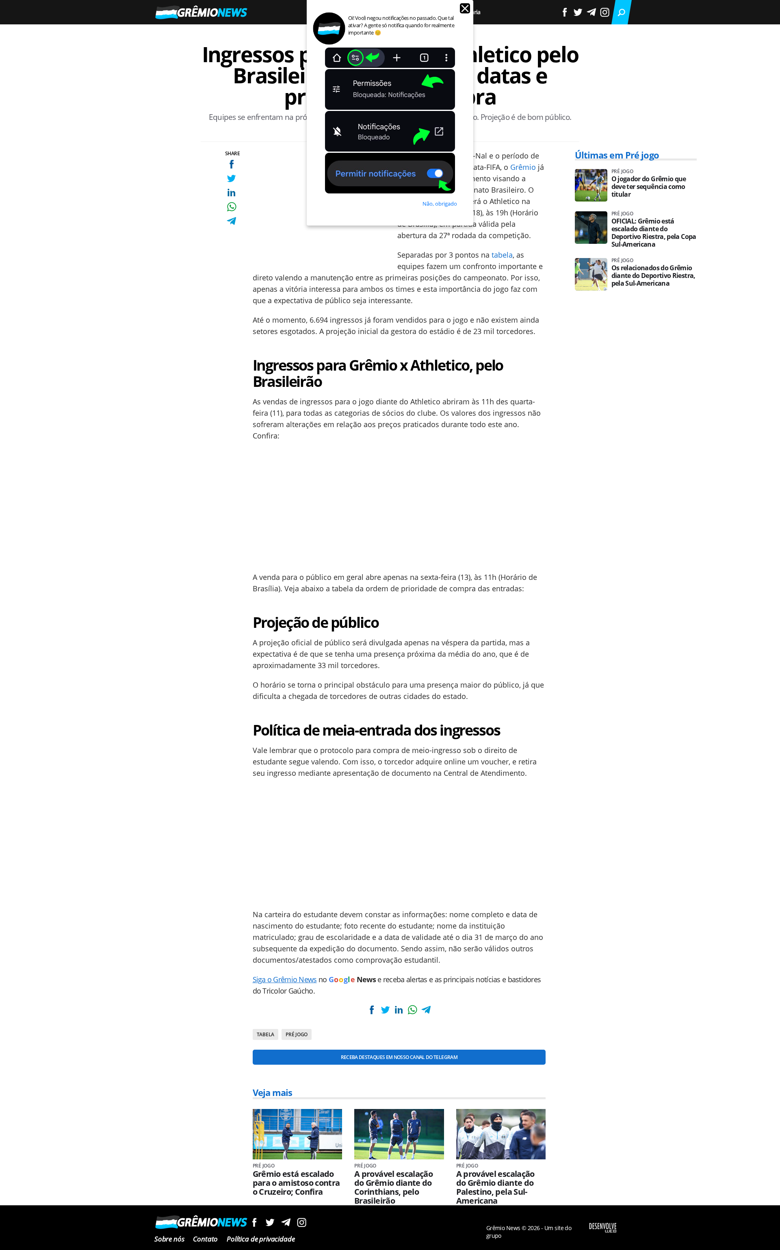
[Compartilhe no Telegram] (231, 221)
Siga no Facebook (254, 1222)
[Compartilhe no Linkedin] (231, 192)
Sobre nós (169, 1238)
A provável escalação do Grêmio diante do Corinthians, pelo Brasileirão (393, 1187)
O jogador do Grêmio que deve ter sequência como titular (648, 186)
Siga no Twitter (270, 1222)
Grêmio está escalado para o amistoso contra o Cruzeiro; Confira (296, 1183)
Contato (205, 1238)
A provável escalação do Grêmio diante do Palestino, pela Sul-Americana (495, 1187)
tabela (502, 255)
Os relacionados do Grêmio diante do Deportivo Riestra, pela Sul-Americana (653, 275)
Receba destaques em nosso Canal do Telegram (399, 1057)
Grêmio (523, 167)
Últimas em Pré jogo (617, 155)
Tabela (266, 1034)
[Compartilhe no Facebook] (231, 164)
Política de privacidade (261, 1238)
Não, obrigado (439, 203)
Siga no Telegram (286, 1222)
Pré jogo (297, 1034)
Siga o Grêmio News (285, 979)
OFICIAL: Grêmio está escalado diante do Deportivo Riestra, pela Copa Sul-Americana (653, 232)
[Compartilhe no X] (231, 178)
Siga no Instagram (302, 1222)
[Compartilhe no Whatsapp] (231, 207)
